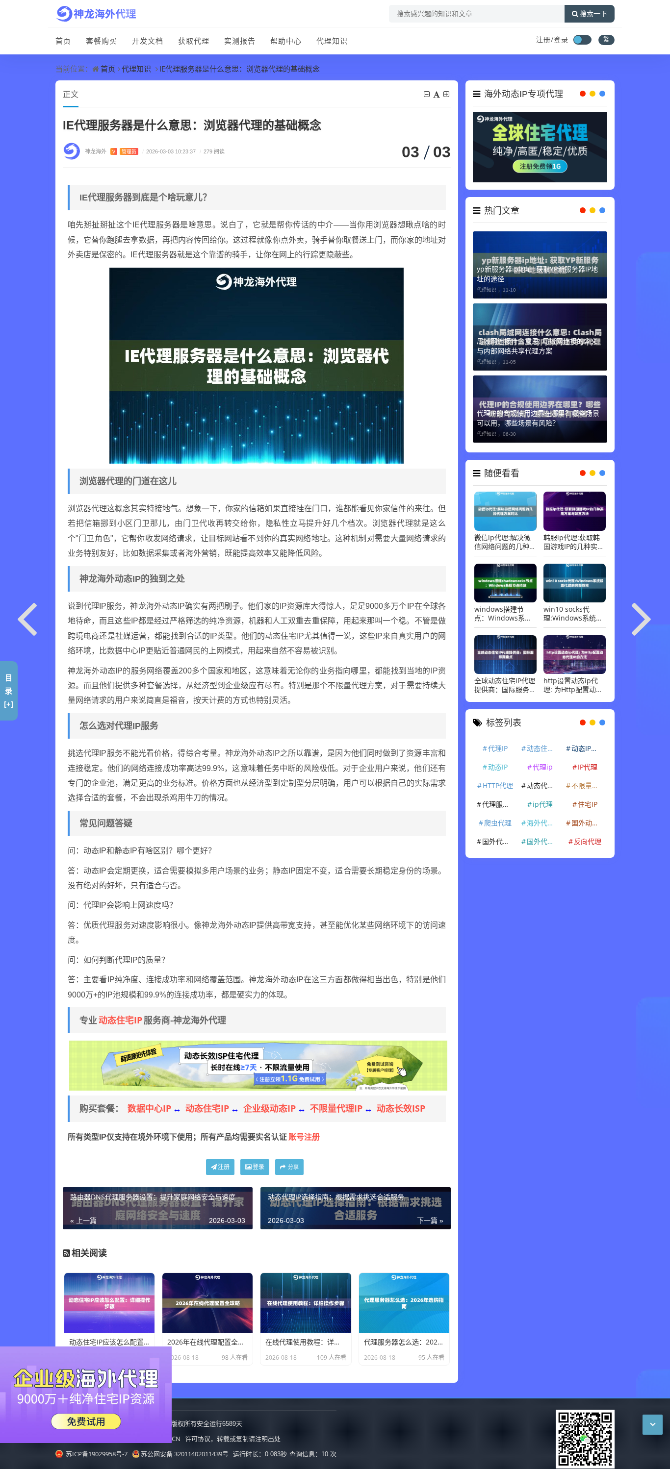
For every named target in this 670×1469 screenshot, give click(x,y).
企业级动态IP (269, 1108)
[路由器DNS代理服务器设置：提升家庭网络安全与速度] (27, 617)
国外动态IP (588, 822)
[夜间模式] (582, 40)
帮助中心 (286, 41)
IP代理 (587, 767)
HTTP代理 (498, 785)
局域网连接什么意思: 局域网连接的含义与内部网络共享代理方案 (537, 345)
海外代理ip (544, 822)
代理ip (543, 767)
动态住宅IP (120, 1020)
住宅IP (587, 804)
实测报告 (240, 41)
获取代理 (193, 41)
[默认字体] (437, 94)
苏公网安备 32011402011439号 (185, 1453)
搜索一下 (593, 14)
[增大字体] (447, 94)
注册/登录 (552, 39)
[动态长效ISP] (258, 1065)
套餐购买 (101, 41)
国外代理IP (498, 841)
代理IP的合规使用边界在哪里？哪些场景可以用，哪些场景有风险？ (538, 417)
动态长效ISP (401, 1108)
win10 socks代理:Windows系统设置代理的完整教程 (573, 613)
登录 (258, 1167)
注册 (224, 1167)
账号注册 (304, 1136)
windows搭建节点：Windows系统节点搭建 (503, 613)
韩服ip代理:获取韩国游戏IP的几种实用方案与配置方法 (573, 542)
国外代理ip (544, 841)
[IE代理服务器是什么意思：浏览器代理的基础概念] (256, 364)
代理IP (498, 748)
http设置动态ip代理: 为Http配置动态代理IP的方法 (573, 685)
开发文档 (147, 41)
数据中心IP (149, 1108)
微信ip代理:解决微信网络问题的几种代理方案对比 (505, 542)
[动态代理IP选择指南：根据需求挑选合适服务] (642, 617)
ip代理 (543, 804)
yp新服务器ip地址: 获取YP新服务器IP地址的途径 (537, 273)
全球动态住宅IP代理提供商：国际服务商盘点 (505, 685)
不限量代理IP (336, 1108)
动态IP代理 (588, 748)
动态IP (498, 767)
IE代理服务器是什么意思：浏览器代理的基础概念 (239, 69)
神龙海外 (110, 151)
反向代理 (587, 841)
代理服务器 (499, 804)
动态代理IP (543, 785)
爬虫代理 (498, 822)
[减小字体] (427, 94)
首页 (63, 41)
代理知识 (332, 41)
